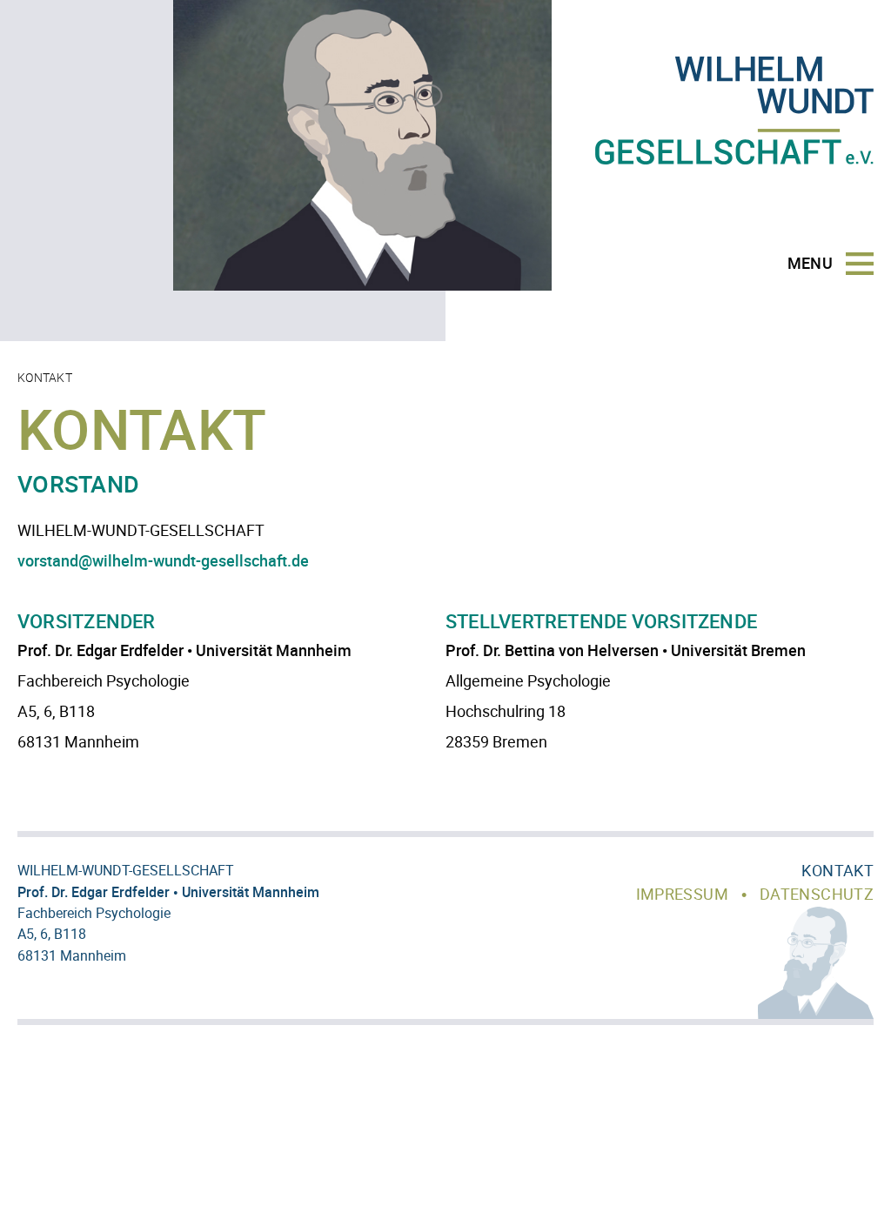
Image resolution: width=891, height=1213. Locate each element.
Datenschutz (817, 893)
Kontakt (837, 870)
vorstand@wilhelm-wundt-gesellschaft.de (163, 560)
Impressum (682, 893)
